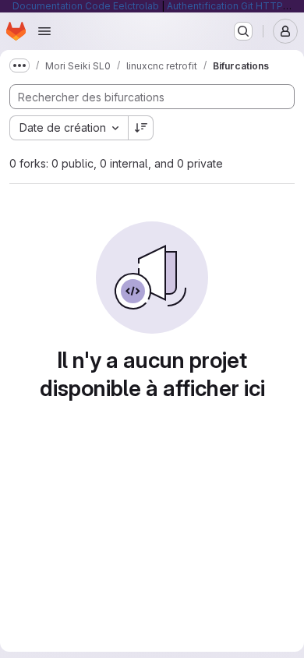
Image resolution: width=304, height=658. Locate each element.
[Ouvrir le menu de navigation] (44, 31)
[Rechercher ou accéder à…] (243, 31)
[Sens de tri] (141, 127)
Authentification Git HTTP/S (229, 6)
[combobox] (68, 127)
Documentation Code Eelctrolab (85, 6)
